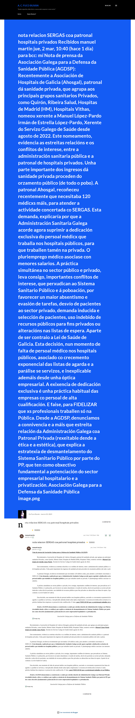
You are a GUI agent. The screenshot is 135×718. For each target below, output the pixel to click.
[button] (106, 535)
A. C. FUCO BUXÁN (28, 5)
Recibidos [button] (37, 530)
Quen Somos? (31, 14)
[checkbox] (102, 535)
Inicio (19, 14)
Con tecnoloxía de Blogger (68, 712)
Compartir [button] (106, 522)
